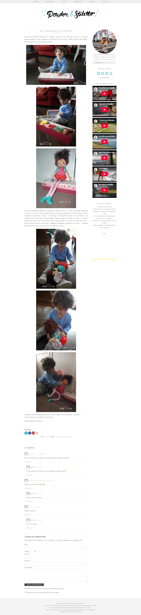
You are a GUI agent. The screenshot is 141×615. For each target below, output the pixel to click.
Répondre (27, 461)
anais (30, 507)
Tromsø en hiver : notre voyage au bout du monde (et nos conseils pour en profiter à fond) (104, 211)
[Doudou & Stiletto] (70, 14)
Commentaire (28, 567)
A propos (64, 1)
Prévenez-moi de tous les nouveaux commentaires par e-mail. (45, 588)
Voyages (105, 1)
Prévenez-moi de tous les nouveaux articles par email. (42, 592)
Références (78, 1)
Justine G (32, 454)
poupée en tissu (67, 437)
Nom (26, 544)
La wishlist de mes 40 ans (104, 206)
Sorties (48, 436)
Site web (27, 560)
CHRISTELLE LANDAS (36, 480)
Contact (92, 1)
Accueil (36, 1)
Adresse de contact (30, 553)
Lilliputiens (76, 37)
